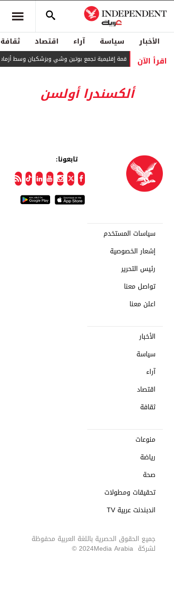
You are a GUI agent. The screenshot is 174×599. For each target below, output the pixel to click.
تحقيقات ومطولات (129, 493)
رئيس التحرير (138, 269)
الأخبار (149, 41)
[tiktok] (29, 179)
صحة (149, 475)
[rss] (18, 179)
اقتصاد (46, 41)
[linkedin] (39, 179)
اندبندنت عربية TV (131, 510)
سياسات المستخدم (129, 234)
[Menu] (17, 16)
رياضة (147, 457)
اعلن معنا (142, 304)
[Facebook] (81, 179)
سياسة (112, 41)
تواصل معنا (139, 287)
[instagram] (60, 179)
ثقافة (147, 407)
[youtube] (49, 179)
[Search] (50, 16)
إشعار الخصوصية (132, 251)
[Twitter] (70, 179)
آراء (79, 41)
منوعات (145, 440)
